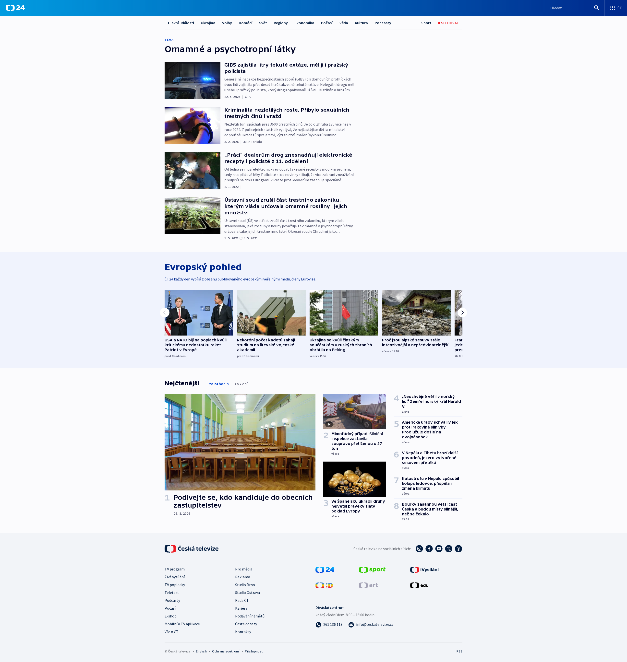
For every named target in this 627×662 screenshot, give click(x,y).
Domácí (245, 22)
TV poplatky (175, 584)
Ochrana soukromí (226, 651)
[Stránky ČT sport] (372, 569)
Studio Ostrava (247, 592)
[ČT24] (15, 8)
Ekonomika (304, 22)
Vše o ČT (172, 631)
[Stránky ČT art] (368, 584)
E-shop (171, 616)
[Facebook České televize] (429, 549)
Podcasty (383, 22)
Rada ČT (242, 600)
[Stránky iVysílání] (424, 569)
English (201, 651)
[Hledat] (596, 8)
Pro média (243, 569)
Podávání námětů (250, 616)
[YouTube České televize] (439, 549)
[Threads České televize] (458, 549)
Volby (227, 22)
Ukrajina (208, 22)
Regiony (281, 22)
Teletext (172, 592)
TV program (175, 569)
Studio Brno (245, 584)
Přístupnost (254, 651)
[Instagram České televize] (419, 549)
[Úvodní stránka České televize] (192, 549)
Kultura (361, 22)
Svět (263, 22)
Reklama (242, 576)
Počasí (327, 22)
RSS (459, 651)
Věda (343, 22)
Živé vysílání (175, 576)
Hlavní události (181, 22)
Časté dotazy (246, 623)
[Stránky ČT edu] (419, 584)
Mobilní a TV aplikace (182, 623)
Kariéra (241, 608)
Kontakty (243, 631)
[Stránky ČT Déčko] (324, 584)
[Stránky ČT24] (324, 569)
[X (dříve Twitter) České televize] (449, 549)
